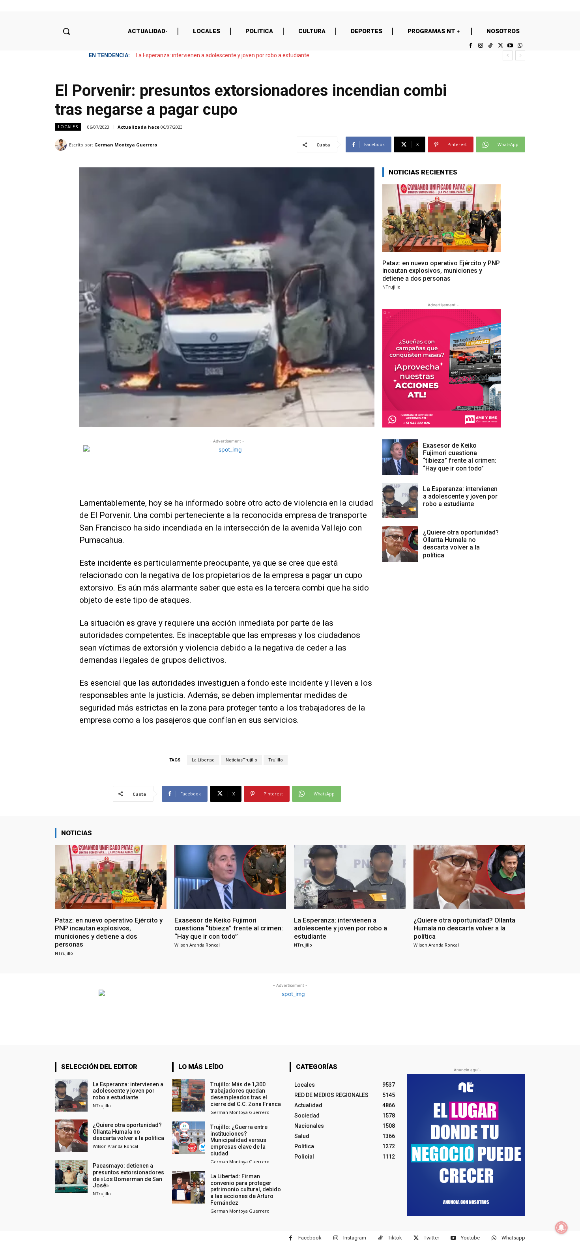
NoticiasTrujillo (241, 760)
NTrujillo (391, 287)
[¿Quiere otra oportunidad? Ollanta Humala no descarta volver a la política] (400, 544)
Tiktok (395, 1238)
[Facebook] (470, 46)
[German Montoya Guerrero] (62, 145)
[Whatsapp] (520, 46)
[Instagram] (480, 46)
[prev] (508, 55)
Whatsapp (513, 1238)
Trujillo (275, 760)
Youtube (470, 1238)
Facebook (310, 1238)
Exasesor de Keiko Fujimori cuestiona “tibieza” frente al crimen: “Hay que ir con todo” (459, 457)
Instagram (354, 1238)
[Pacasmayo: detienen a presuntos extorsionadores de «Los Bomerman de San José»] (71, 1176)
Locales (68, 126)
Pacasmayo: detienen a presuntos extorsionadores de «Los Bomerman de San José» (128, 1175)
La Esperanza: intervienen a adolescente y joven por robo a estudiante (460, 496)
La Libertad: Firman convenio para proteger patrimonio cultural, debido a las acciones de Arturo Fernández (245, 1189)
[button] (66, 31)
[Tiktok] (490, 46)
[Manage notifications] (561, 1227)
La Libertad (203, 760)
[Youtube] (510, 46)
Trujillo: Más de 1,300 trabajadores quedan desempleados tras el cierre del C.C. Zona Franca (245, 1094)
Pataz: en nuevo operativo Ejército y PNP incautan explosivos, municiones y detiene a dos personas (441, 270)
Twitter (431, 1238)
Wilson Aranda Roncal (197, 945)
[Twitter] (500, 46)
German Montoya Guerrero (125, 145)
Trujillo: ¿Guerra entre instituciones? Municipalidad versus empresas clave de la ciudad (239, 1140)
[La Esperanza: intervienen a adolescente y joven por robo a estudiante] (400, 500)
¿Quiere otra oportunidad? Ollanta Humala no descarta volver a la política (226, 55)
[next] (520, 55)
